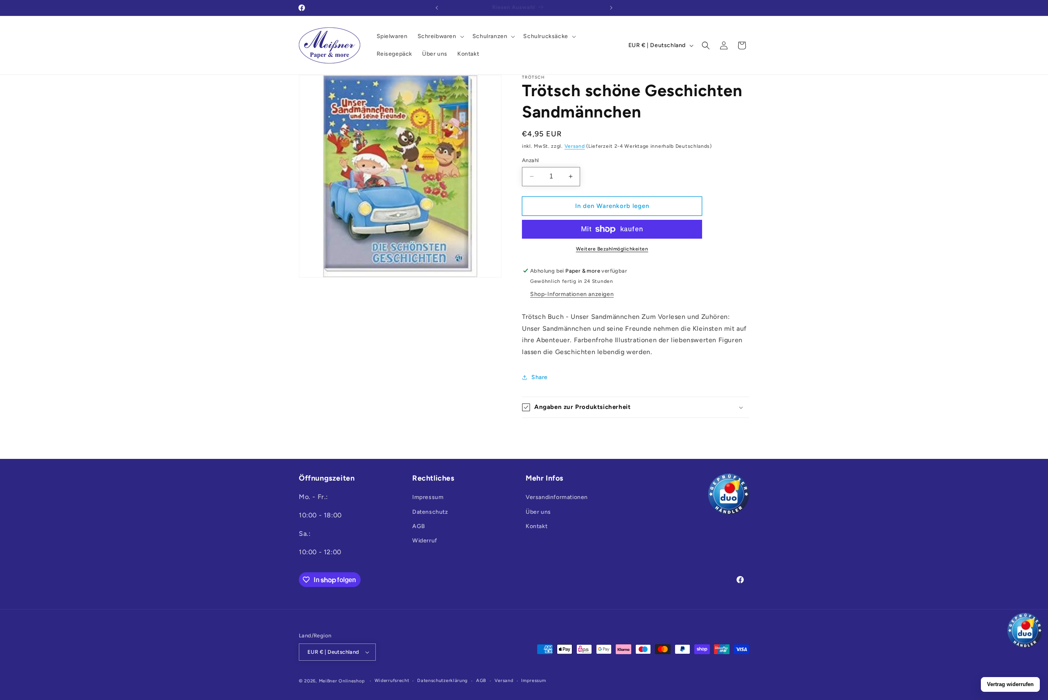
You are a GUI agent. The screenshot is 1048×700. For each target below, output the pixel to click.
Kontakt (536, 526)
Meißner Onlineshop (342, 681)
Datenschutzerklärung (442, 680)
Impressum (427, 497)
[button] (440, 36)
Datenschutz (430, 511)
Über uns (538, 511)
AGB (418, 526)
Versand (575, 146)
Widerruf (424, 540)
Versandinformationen (557, 497)
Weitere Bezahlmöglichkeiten (612, 249)
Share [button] (539, 377)
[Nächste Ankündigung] (611, 8)
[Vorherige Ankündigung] (437, 8)
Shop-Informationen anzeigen (572, 294)
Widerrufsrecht (392, 680)
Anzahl (530, 160)
